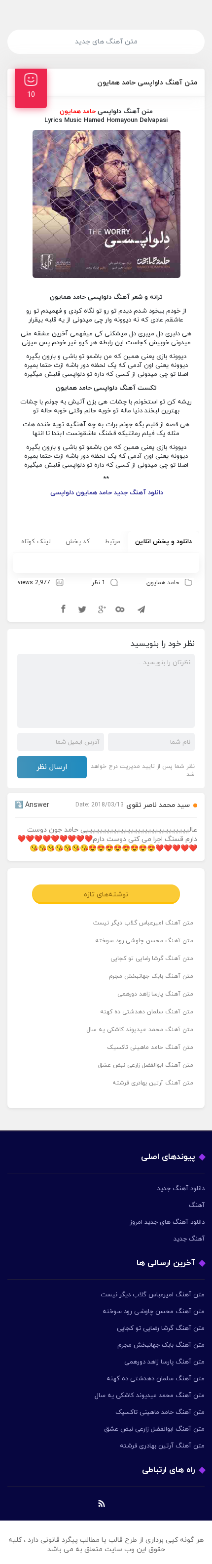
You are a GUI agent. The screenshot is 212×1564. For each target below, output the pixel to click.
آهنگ (197, 1205)
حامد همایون (162, 583)
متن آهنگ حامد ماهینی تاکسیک (150, 1047)
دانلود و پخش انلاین (163, 541)
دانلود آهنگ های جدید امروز (167, 1222)
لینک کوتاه (36, 541)
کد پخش (78, 541)
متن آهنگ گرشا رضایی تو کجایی (151, 958)
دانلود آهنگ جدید (181, 1188)
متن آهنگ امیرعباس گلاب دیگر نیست (143, 923)
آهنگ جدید (189, 1239)
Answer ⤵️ (32, 805)
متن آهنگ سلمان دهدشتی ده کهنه (146, 1012)
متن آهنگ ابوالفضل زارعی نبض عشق (145, 1065)
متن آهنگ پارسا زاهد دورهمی (155, 994)
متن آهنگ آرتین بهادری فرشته (152, 1083)
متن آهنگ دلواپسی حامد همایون (147, 82)
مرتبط (112, 541)
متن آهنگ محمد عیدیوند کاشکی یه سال (139, 1030)
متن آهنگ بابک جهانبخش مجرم (151, 976)
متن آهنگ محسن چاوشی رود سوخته (144, 941)
